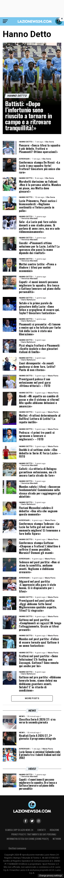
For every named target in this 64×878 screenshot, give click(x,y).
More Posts (32, 698)
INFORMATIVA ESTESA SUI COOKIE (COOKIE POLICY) (28, 838)
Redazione (54, 830)
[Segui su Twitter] (32, 821)
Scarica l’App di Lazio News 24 (19, 830)
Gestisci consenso (17, 848)
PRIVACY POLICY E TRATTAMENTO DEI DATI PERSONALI (33, 834)
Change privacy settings (50, 875)
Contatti (41, 830)
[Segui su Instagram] (38, 821)
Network (57, 838)
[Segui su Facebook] (25, 821)
